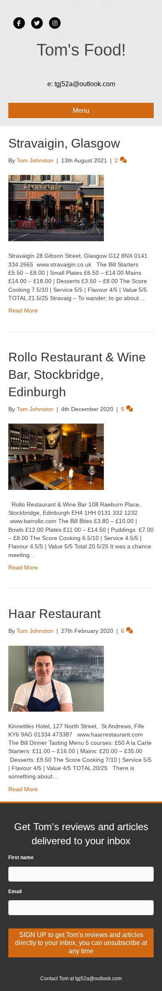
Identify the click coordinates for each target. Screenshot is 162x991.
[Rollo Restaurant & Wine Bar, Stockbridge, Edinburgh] (56, 456)
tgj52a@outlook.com (84, 83)
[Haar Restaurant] (56, 678)
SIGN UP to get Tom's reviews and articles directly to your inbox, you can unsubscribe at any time (81, 942)
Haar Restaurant (54, 613)
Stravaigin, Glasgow (64, 143)
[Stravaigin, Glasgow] (56, 207)
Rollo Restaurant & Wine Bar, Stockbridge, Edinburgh (77, 374)
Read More (23, 310)
